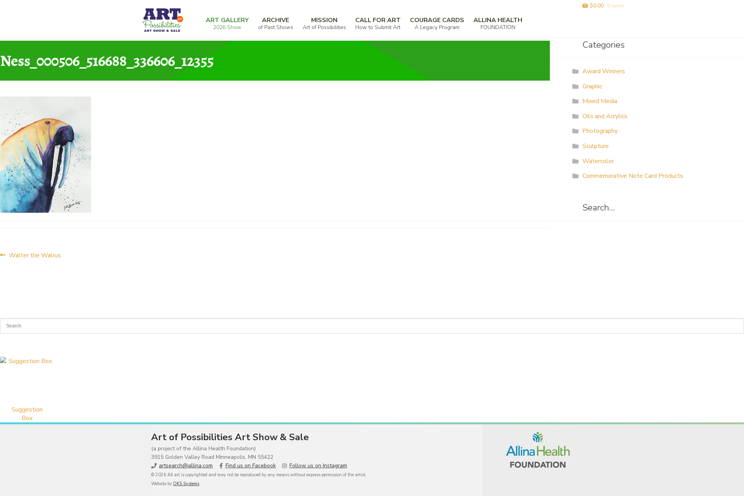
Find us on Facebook (251, 465)
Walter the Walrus (35, 255)
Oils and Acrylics (604, 116)
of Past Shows (275, 23)
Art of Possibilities (324, 23)
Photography (600, 131)
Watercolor (598, 161)
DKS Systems (186, 484)
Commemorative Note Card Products (632, 176)
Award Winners (603, 71)
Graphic (592, 86)
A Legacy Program (437, 23)
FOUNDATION (498, 23)
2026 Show (227, 23)
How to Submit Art (378, 23)
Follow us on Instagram (318, 465)
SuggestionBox (27, 413)
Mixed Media (599, 101)
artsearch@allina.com (186, 465)
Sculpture (595, 146)
